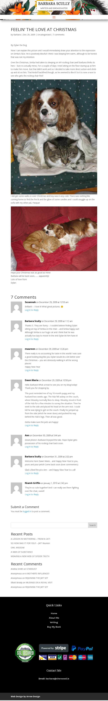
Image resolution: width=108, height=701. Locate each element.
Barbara (17, 34)
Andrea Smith (17, 569)
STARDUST (32, 569)
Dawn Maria (31, 380)
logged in (27, 511)
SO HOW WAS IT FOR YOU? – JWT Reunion (30, 543)
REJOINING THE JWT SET (36, 578)
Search (92, 525)
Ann (27, 435)
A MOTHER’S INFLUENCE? (37, 573)
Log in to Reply (32, 310)
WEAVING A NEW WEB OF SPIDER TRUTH (30, 556)
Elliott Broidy (16, 582)
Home (54, 613)
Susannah (30, 302)
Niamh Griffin (32, 483)
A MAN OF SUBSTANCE (22, 552)
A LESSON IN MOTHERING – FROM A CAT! (30, 539)
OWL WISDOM (17, 547)
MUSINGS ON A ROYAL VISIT (39, 582)
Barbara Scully (33, 321)
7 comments (58, 34)
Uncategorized (44, 34)
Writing (54, 622)
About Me (54, 618)
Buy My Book (54, 626)
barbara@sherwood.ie (57, 678)
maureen (30, 348)
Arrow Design (33, 696)
